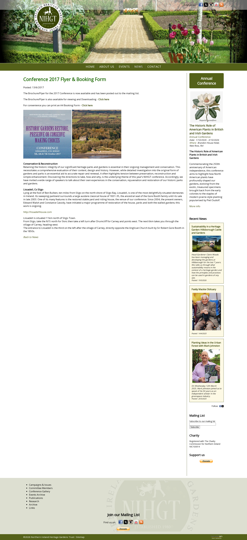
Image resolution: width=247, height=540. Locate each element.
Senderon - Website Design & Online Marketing (216, 537)
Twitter (222, 406)
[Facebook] (200, 4)
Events (124, 67)
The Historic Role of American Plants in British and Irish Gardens (206, 129)
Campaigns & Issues (40, 484)
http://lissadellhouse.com (37, 212)
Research (34, 501)
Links (32, 507)
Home (90, 67)
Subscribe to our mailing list (202, 421)
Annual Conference (206, 81)
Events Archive (37, 494)
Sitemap (80, 537)
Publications (36, 498)
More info (194, 206)
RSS (221, 4)
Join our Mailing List (123, 514)
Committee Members (41, 488)
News (138, 67)
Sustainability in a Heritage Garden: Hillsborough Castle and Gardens (206, 229)
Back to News (30, 237)
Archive (33, 504)
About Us (106, 67)
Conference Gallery (39, 491)
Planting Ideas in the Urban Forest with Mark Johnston (206, 344)
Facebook (220, 406)
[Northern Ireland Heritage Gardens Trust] (48, 17)
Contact (154, 67)
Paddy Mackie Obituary (204, 289)
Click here (103, 99)
